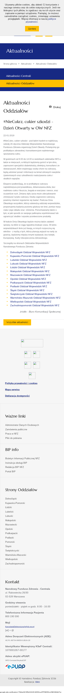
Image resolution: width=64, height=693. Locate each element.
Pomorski (10, 542)
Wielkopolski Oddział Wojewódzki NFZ (30, 301)
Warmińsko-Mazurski (15, 555)
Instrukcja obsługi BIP (16, 463)
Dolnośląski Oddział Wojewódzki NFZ (30, 252)
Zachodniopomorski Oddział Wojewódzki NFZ (34, 305)
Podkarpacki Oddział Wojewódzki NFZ (30, 282)
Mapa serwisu (12, 389)
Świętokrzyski (12, 550)
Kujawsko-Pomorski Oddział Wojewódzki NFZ (34, 256)
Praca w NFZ (11, 433)
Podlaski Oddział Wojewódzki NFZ (28, 286)
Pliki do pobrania (13, 438)
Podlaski (9, 537)
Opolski (9, 529)
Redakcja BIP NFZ (14, 467)
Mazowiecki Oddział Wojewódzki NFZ (30, 275)
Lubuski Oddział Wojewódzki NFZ (28, 263)
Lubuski (9, 516)
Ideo (37, 682)
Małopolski (10, 520)
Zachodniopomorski (15, 563)
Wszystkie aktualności (17, 322)
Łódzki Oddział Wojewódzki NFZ (27, 267)
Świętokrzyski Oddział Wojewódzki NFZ (31, 294)
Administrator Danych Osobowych (22, 425)
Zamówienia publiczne (16, 429)
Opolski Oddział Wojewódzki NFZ (28, 279)
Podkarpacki (11, 533)
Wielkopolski (11, 559)
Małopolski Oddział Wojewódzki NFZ (29, 271)
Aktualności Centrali (18, 76)
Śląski (8, 546)
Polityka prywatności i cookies (21, 383)
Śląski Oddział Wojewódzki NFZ (27, 290)
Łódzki (8, 507)
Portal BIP (10, 471)
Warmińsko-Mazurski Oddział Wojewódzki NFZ (35, 297)
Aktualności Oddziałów (20, 83)
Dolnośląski (11, 498)
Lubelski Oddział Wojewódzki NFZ (28, 260)
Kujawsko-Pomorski (15, 503)
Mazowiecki (11, 524)
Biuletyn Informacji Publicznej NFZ (22, 458)
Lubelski (9, 511)
